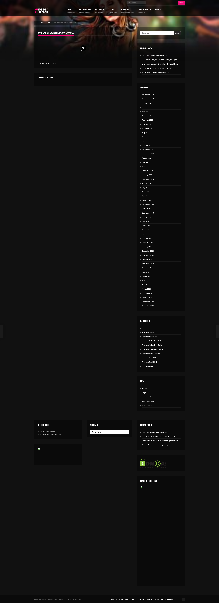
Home (71, 11)
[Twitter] (153, 2)
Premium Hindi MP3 (149, 332)
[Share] (126, 39)
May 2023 (145, 107)
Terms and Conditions (144, 599)
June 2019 (146, 226)
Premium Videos (148, 366)
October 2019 (147, 209)
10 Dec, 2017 (44, 63)
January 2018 (147, 297)
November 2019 (148, 204)
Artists (113, 11)
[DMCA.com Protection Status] (160, 463)
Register (145, 388)
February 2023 (147, 120)
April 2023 (145, 111)
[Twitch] (163, 2)
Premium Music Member (151, 353)
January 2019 (147, 247)
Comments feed (148, 401)
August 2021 (146, 158)
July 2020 (145, 188)
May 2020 (145, 192)
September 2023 (148, 99)
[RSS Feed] (170, 2)
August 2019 (146, 217)
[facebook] (150, 2)
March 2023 (146, 116)
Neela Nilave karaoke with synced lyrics (156, 68)
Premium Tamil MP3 (149, 358)
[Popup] (123, 39)
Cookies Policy (130, 599)
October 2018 (147, 259)
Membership (127, 11)
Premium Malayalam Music (152, 345)
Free (144, 328)
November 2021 (148, 149)
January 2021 (147, 175)
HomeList (158, 10)
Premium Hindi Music (149, 337)
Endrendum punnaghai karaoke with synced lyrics (160, 64)
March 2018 (146, 289)
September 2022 (148, 128)
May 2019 (145, 230)
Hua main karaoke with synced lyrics (155, 55)
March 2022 (146, 145)
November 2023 (148, 95)
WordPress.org (147, 405)
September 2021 (148, 154)
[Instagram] (156, 2)
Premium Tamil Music (150, 362)
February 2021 (147, 171)
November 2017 (148, 306)
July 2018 (145, 272)
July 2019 (145, 221)
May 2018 (145, 280)
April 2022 (145, 141)
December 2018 (148, 251)
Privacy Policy (159, 599)
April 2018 (145, 285)
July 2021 (145, 162)
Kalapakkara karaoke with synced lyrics (156, 72)
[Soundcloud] (160, 2)
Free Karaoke (99, 11)
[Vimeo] (167, 2)
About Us (119, 599)
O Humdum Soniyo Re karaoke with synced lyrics (160, 60)
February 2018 (147, 293)
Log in (144, 393)
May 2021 (145, 166)
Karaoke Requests (144, 11)
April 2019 (145, 234)
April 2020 (145, 196)
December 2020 (148, 179)
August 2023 (146, 103)
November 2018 (148, 255)
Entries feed (146, 397)
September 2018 (148, 264)
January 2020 (147, 200)
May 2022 (145, 137)
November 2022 (148, 124)
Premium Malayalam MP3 (151, 341)
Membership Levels (173, 599)
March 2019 (146, 238)
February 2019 (147, 242)
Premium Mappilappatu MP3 (152, 349)
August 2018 (146, 268)
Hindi (54, 63)
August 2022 (146, 133)
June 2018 (146, 276)
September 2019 (148, 213)
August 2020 (146, 183)
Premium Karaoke (85, 11)
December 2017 (148, 302)
